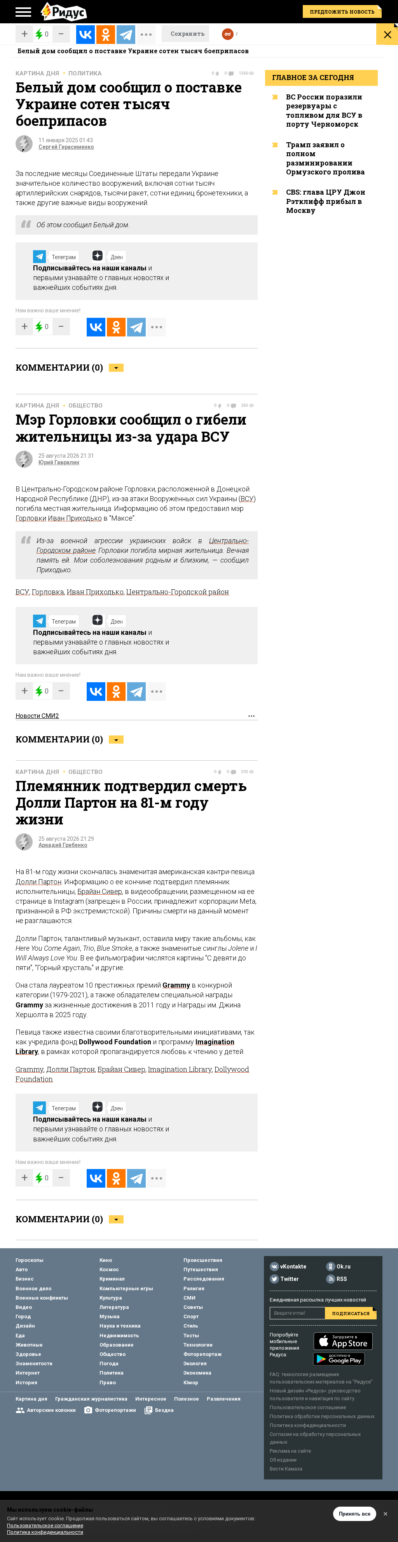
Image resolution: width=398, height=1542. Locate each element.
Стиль (190, 1326)
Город (23, 1316)
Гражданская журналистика (91, 1399)
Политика (85, 73)
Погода (109, 1363)
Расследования (203, 1279)
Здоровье (28, 1354)
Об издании (283, 1460)
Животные (29, 1345)
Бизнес (25, 1279)
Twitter (289, 1279)
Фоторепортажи (115, 1410)
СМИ (189, 1298)
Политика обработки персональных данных (322, 1416)
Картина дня (37, 73)
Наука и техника (120, 1326)
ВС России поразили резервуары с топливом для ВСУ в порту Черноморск (324, 110)
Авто (22, 1269)
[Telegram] (126, 34)
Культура (111, 1298)
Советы (193, 1307)
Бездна (164, 1410)
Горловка (48, 591)
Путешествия (200, 1269)
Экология (195, 1363)
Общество (85, 405)
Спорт (191, 1316)
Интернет (28, 1373)
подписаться (351, 1313)
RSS (342, 1279)
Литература (114, 1307)
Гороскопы (30, 1260)
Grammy (176, 985)
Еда (20, 1335)
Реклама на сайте (290, 1451)
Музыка (110, 1316)
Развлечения (224, 1399)
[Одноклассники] (105, 34)
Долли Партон (38, 882)
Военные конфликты (42, 1298)
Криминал (112, 1279)
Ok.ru (344, 1266)
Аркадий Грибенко (62, 845)
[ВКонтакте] (85, 34)
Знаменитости (34, 1363)
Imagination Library (180, 1069)
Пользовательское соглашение (308, 1407)
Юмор (190, 1382)
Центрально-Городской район (177, 591)
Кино (106, 1260)
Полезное (186, 1399)
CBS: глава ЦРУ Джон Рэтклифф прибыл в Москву (325, 201)
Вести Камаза (286, 1469)
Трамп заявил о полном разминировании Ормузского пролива (325, 158)
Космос (109, 1269)
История (26, 1382)
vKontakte (293, 1266)
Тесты (191, 1335)
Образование (117, 1345)
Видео (24, 1307)
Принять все (354, 1514)
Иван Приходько (75, 518)
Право (108, 1382)
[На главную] (63, 11)
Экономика (197, 1373)
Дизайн (25, 1326)
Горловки (31, 518)
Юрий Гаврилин (58, 462)
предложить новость (342, 12)
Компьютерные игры (126, 1288)
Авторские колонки (51, 1410)
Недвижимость (119, 1335)
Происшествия (202, 1260)
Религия (193, 1288)
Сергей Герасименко (66, 147)
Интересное (150, 1399)
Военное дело (33, 1288)
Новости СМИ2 (37, 716)
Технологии (198, 1345)
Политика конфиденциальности (308, 1425)
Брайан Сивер (99, 891)
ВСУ (247, 499)
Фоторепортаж (202, 1354)
